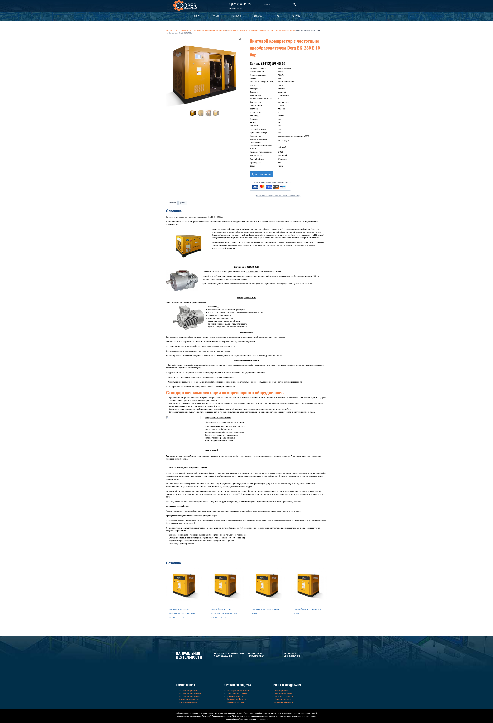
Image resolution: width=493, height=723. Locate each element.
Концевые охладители (282, 699)
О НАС (276, 16)
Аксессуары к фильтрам (283, 702)
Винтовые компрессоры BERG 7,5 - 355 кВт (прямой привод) (278, 196)
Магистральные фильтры (236, 699)
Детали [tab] (183, 203)
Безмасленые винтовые (188, 702)
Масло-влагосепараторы (283, 696)
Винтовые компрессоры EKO (189, 696)
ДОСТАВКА (258, 16)
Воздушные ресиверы (234, 696)
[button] (240, 39)
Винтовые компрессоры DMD (190, 693)
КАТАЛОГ (216, 16)
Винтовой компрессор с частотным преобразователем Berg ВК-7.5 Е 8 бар (224, 613)
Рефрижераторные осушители (237, 691)
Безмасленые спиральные (189, 699)
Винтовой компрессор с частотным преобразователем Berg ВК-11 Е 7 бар (182, 613)
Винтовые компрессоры (188, 691)
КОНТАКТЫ (296, 16)
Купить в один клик (261, 174)
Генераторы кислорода (283, 693)
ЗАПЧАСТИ (237, 16)
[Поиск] (294, 4)
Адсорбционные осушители (236, 693)
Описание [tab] (172, 203)
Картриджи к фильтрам (235, 702)
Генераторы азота (281, 691)
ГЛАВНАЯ (196, 16)
